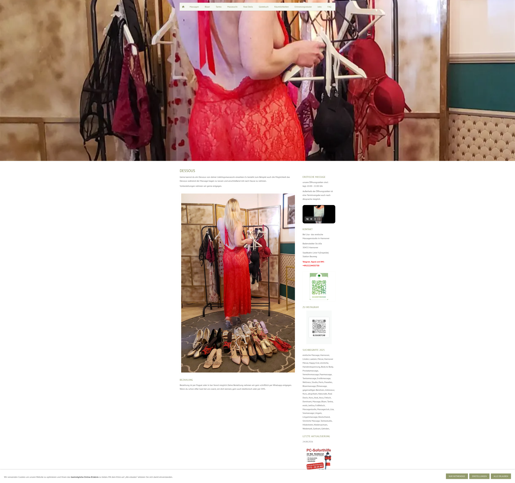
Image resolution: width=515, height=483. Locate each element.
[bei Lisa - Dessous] (238, 283)
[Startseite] (183, 7)
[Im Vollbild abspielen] (319, 219)
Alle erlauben (501, 476)
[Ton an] (307, 219)
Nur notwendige (457, 476)
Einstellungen (479, 476)
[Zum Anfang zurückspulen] (315, 219)
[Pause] (311, 219)
